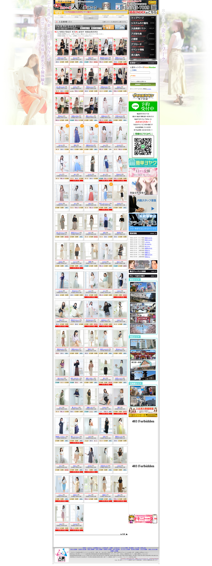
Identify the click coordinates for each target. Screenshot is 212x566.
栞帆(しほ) (90, 407)
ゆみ (89, 203)
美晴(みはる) (60, 349)
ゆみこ (75, 465)
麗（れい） (75, 407)
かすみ (104, 261)
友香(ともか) (119, 378)
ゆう (60, 465)
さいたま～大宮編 (125, 549)
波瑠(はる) (104, 116)
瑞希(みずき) (89, 145)
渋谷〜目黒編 (73, 549)
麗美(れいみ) (119, 436)
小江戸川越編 (143, 549)
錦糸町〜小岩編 (107, 549)
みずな (75, 87)
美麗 (89, 261)
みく (60, 407)
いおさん (147, 242)
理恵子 (90, 349)
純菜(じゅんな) (104, 349)
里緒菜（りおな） (61, 436)
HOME (84, 547)
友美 (104, 232)
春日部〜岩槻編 (135, 549)
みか (119, 494)
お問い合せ (143, 547)
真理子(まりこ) (75, 232)
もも (104, 145)
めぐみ (75, 57)
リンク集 (137, 547)
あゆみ (61, 261)
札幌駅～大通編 (114, 550)
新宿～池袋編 (91, 549)
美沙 (60, 320)
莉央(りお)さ (148, 238)
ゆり (75, 174)
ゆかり (119, 261)
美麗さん (147, 252)
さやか (61, 203)
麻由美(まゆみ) (104, 57)
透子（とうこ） (75, 436)
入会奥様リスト (97, 547)
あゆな (119, 87)
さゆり (119, 320)
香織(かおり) (119, 57)
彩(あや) (118, 174)
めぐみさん (148, 244)
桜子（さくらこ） (104, 203)
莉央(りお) (61, 57)
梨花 (75, 145)
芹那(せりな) (89, 87)
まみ (60, 524)
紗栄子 (75, 494)
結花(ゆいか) (104, 465)
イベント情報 (124, 547)
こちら (149, 89)
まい (104, 174)
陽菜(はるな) (75, 349)
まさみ (90, 465)
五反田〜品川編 (82, 549)
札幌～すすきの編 (152, 549)
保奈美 (119, 232)
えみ (89, 290)
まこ (89, 494)
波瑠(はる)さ (148, 248)
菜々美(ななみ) (60, 87)
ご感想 (111, 547)
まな (75, 203)
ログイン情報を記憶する (138, 81)
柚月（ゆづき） (75, 378)
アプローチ (117, 547)
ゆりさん (147, 246)
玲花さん (147, 250)
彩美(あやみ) (104, 87)
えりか (90, 174)
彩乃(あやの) (89, 320)
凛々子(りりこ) (60, 232)
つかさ (119, 290)
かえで (75, 261)
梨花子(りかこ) (75, 320)
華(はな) (60, 116)
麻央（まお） (90, 116)
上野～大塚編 (99, 549)
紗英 (104, 436)
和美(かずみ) (75, 116)
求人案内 (131, 547)
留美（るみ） (90, 378)
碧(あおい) (119, 349)
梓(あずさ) (75, 290)
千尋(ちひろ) (119, 116)
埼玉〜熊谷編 (116, 549)
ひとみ (119, 145)
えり (104, 290)
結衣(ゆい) (104, 320)
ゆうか (61, 145)
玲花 (89, 57)
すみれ (104, 407)
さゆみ (119, 203)
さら (60, 174)
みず (89, 436)
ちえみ (75, 524)
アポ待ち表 (105, 547)
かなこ (61, 494)
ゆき (89, 232)
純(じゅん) (61, 378)
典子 (104, 378)
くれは (119, 465)
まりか (61, 290)
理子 (119, 407)
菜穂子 (104, 494)
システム (89, 547)
